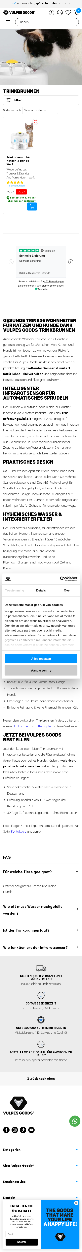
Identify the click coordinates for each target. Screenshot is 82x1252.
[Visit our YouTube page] (31, 1130)
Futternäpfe (43, 726)
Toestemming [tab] (14, 590)
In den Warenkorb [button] (32, 206)
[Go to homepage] (19, 13)
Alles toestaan (41, 658)
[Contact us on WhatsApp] (74, 1121)
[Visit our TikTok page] (23, 1130)
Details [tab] (41, 590)
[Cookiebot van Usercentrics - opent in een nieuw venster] (60, 579)
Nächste (21, 1242)
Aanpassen (39, 670)
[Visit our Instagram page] (15, 1130)
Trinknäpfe (21, 726)
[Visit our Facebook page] (6, 1130)
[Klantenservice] (51, 12)
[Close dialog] (76, 1203)
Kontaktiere (18, 831)
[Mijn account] (60, 12)
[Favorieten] (68, 12)
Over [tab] (67, 590)
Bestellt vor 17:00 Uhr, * (41, 1054)
